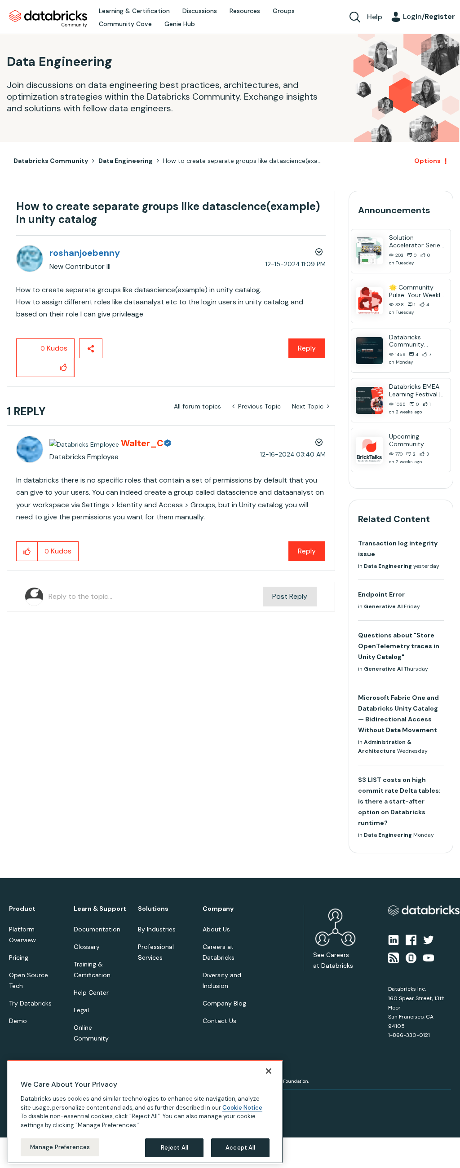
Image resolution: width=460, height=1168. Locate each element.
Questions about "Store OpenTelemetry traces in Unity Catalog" (398, 646)
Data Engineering (125, 161)
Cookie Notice (242, 1107)
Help (374, 17)
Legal (81, 1010)
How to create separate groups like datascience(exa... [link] (242, 161)
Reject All (174, 1147)
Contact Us (219, 1021)
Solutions (153, 909)
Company (218, 909)
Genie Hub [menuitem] (179, 24)
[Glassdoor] (411, 957)
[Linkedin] (393, 939)
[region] (145, 1112)
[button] (63, 367)
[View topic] (369, 250)
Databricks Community (48, 19)
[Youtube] (428, 957)
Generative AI (383, 606)
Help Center (91, 992)
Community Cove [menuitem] (125, 24)
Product (22, 909)
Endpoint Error (381, 594)
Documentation (97, 929)
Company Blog (224, 1003)
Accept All (240, 1147)
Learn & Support (100, 909)
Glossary (87, 947)
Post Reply (289, 596)
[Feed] (393, 957)
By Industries (157, 929)
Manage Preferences (60, 1147)
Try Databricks (30, 1003)
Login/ (429, 16)
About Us (216, 929)
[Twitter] (428, 939)
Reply (307, 348)
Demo (18, 1021)
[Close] (269, 1071)
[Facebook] (411, 939)
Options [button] (427, 161)
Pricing (18, 957)
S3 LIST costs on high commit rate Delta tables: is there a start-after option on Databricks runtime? (399, 801)
